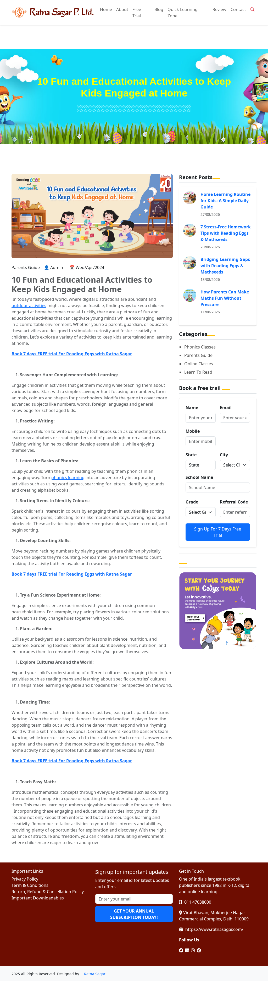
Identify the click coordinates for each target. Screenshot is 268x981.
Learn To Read (198, 372)
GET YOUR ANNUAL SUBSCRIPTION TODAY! (134, 914)
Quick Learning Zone (183, 13)
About (122, 9)
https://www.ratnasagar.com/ (213, 929)
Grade (192, 502)
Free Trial (136, 13)
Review (219, 9)
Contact (238, 9)
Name (192, 407)
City (224, 455)
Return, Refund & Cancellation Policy (48, 891)
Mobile (193, 431)
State (191, 455)
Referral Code (234, 502)
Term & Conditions (30, 885)
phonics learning (68, 477)
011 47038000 (197, 902)
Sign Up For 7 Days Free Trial (217, 532)
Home (106, 9)
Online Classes (198, 364)
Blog (158, 9)
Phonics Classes (200, 347)
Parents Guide (198, 355)
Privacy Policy (25, 879)
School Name (199, 477)
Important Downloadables (38, 898)
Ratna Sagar (94, 973)
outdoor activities (29, 305)
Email (226, 407)
